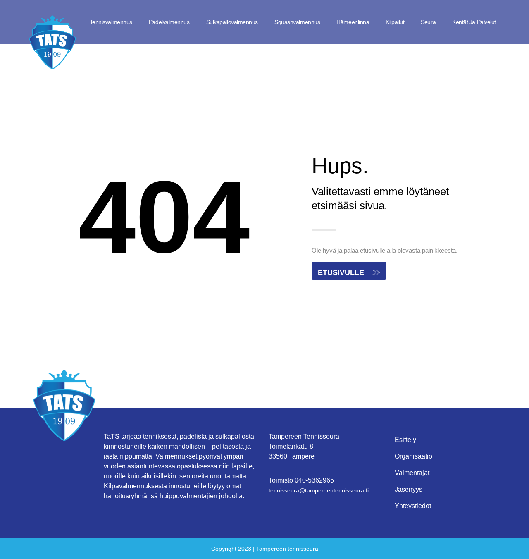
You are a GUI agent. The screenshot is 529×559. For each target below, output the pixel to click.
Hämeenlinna (352, 22)
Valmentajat (412, 472)
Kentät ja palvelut (474, 22)
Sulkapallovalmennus (232, 22)
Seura (428, 22)
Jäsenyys (408, 489)
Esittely (405, 439)
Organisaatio (413, 456)
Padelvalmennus (169, 22)
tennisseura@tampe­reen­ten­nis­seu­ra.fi (319, 490)
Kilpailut (395, 22)
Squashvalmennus (297, 22)
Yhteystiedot (413, 505)
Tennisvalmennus (111, 22)
